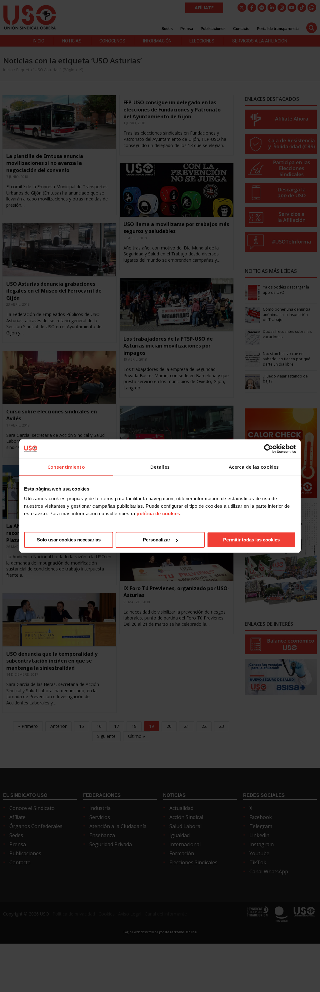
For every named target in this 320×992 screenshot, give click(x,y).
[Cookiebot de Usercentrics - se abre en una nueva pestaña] (268, 448)
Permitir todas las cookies (251, 539)
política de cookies (158, 513)
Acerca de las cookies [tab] (254, 467)
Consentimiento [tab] (66, 467)
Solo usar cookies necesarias (69, 539)
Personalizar (156, 539)
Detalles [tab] (160, 467)
